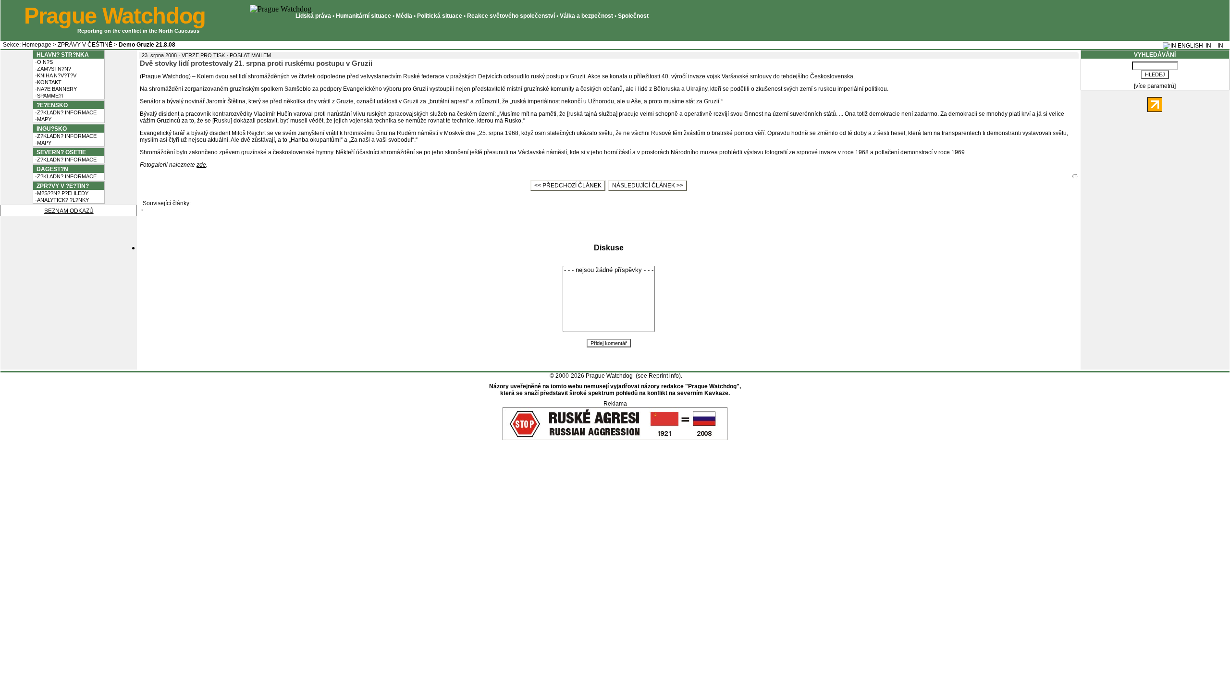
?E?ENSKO (51, 105)
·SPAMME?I (48, 96)
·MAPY (42, 119)
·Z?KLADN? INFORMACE (65, 112)
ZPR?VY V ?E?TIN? (61, 186)
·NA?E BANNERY (55, 89)
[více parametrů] (1155, 86)
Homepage (36, 44)
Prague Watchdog (115, 15)
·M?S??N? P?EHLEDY (61, 193)
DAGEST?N (51, 169)
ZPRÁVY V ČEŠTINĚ (85, 44)
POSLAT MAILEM (250, 55)
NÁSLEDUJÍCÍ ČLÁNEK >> (647, 185)
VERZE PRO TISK (203, 55)
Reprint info (664, 375)
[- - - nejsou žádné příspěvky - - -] (608, 270)
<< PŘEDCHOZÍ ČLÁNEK (568, 185)
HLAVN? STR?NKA (61, 54)
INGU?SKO (50, 128)
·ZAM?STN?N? (52, 69)
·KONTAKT (48, 82)
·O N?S (43, 62)
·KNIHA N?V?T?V (55, 75)
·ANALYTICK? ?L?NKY (61, 200)
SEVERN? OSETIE (60, 152)
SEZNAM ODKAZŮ (69, 211)
